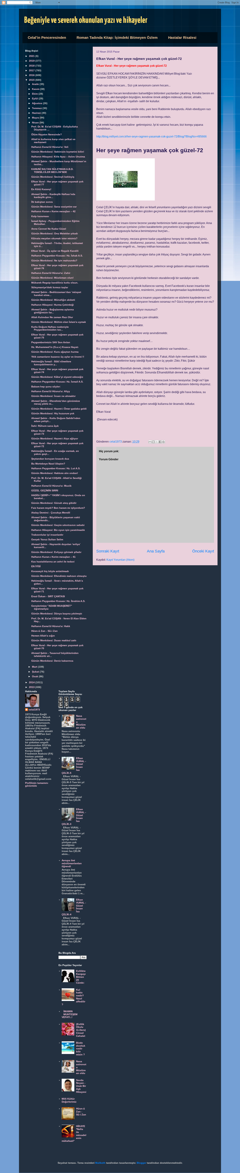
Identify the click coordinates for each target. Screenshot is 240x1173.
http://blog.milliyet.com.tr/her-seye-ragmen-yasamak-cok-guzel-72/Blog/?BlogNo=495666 (151, 136)
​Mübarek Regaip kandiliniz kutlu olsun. (54, 282)
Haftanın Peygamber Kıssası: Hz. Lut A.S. (55, 468)
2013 (32, 687)
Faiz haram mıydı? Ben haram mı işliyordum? (58, 507)
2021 (32, 56)
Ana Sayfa (156, 551)
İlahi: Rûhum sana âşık (45, 425)
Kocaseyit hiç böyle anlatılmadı (50, 571)
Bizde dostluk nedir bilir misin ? (80, 1048)
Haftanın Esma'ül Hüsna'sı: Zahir (50, 273)
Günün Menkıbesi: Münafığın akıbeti (53, 299)
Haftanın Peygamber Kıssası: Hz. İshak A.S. (57, 255)
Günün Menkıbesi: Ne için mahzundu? (54, 260)
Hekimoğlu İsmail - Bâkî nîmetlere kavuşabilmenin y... (51, 363)
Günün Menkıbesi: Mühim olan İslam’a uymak (58, 322)
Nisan (36, 122)
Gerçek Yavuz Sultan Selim (47, 539)
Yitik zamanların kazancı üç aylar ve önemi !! (57, 356)
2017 (32, 70)
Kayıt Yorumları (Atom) (120, 559)
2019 (32, 60)
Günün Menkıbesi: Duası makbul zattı (53, 640)
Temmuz (37, 108)
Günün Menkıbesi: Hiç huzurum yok (52, 413)
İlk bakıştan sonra (42, 201)
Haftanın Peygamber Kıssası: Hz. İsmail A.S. (57, 381)
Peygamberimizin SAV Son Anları (50, 342)
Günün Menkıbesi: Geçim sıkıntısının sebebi (58, 525)
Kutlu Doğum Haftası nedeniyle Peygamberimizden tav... (50, 328)
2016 (32, 75)
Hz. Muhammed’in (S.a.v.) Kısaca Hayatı (54, 347)
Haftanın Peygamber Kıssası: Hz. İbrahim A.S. (58, 601)
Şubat (36, 671)
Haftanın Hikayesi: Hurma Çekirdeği (52, 304)
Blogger (141, 1162)
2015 (32, 79)
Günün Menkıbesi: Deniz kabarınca (52, 660)
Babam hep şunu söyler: (46, 386)
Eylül (35, 98)
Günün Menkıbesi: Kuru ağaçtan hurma (55, 351)
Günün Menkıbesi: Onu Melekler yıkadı (54, 233)
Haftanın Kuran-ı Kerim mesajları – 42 (53, 211)
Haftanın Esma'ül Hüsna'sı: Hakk (50, 626)
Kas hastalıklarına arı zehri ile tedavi (52, 561)
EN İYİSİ (36, 566)
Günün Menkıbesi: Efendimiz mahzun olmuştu (59, 576)
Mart (35, 666)
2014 (32, 682)
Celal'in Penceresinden (47, 37)
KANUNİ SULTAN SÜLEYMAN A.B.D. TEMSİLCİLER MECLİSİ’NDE (52, 170)
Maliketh (100, 1162)
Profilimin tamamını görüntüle (36, 784)
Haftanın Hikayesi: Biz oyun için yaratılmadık (58, 530)
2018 (32, 65)
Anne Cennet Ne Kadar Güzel (48, 228)
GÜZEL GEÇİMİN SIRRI (44, 490)
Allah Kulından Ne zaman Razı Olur (52, 317)
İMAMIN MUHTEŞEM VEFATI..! (70, 1014)
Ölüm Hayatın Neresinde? (46, 134)
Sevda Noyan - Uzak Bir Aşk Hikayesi (81, 1086)
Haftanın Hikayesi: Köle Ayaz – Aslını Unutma (58, 156)
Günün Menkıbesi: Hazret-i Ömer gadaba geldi (59, 408)
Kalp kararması (40, 216)
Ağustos (37, 103)
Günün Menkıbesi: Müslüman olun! (52, 277)
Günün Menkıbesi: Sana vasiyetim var (54, 206)
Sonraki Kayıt (107, 551)
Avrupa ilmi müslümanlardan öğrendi (72, 863)
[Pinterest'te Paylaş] (163, 442)
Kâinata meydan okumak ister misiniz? (54, 238)
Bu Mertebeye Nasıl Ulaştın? (48, 463)
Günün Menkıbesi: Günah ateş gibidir (53, 503)
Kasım (36, 89)
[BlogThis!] (153, 442)
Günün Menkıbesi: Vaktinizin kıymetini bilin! (57, 151)
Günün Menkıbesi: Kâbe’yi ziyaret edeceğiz (57, 376)
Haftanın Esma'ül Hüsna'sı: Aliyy (50, 391)
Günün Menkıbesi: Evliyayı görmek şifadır (56, 552)
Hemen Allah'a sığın (43, 635)
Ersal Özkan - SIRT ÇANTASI (48, 596)
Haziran (37, 112)
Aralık (36, 84)
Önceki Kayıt (203, 551)
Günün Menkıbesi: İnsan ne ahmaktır (53, 396)
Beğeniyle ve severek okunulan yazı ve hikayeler (85, 20)
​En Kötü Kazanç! (41, 189)
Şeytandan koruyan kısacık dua (50, 458)
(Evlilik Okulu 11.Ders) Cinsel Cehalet (81, 1030)
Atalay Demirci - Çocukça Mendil (50, 512)
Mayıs (36, 117)
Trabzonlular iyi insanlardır (47, 534)
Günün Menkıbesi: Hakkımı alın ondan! (54, 473)
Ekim (35, 93)
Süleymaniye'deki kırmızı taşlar (49, 287)
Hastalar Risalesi (182, 37)
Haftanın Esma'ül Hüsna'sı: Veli (49, 147)
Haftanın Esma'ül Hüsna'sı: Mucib (51, 485)
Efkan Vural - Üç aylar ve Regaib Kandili (55, 250)
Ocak (35, 676)
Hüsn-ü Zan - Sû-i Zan (44, 631)
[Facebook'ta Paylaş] (160, 442)
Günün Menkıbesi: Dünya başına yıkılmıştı (56, 613)
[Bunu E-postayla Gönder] (150, 442)
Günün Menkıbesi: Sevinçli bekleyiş (52, 176)
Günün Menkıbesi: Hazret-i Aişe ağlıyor (54, 438)
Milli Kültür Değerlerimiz (69, 1100)
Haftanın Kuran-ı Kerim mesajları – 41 (53, 556)
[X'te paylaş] (156, 442)
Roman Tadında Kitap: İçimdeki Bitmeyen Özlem (117, 37)
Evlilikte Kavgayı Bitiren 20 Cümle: (81, 977)
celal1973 (34, 709)
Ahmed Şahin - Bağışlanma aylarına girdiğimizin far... (52, 311)
